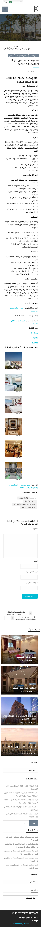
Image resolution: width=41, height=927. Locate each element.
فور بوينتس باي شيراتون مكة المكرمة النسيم (19, 748)
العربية (6, 2)
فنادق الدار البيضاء (22, 56)
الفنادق (16, 47)
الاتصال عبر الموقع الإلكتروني (24, 322)
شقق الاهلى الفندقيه (26, 656)
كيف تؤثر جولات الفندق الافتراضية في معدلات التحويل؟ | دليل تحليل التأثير (21, 801)
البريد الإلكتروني (32, 571)
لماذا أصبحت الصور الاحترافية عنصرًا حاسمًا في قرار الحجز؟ (21, 808)
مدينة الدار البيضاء (28, 507)
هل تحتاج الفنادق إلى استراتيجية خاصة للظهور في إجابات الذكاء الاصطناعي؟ (21, 794)
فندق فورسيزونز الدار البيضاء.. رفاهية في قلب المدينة (23, 486)
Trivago (35, 342)
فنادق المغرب (33, 56)
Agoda (35, 337)
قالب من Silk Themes (20, 924)
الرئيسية (8, 47)
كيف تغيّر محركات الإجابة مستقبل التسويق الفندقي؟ (22, 787)
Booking (34, 333)
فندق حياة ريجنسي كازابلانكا (24, 504)
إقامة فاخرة (23, 498)
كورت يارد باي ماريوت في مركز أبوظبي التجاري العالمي (19, 717)
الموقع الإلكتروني (32, 582)
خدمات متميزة (29, 501)
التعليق (35, 528)
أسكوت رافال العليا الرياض (24, 687)
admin (30, 660)
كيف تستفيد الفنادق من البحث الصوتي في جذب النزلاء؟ (22, 815)
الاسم (35, 561)
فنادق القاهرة (31, 653)
